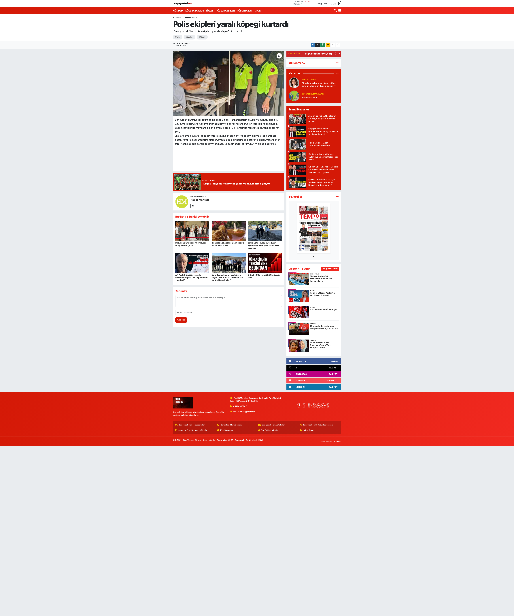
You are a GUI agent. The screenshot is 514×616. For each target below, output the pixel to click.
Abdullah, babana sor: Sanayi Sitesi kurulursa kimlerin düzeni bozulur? (319, 84)
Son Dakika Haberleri (270, 430)
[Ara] (335, 11)
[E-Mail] (192, 206)
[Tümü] (337, 63)
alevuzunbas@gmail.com (244, 412)
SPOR (257, 11)
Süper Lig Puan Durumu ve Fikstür (192, 430)
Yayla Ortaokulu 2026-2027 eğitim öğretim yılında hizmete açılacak (263, 245)
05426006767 (240, 406)
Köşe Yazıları (188, 440)
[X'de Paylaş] (317, 45)
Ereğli (248, 440)
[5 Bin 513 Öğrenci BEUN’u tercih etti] (265, 263)
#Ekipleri (189, 37)
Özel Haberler (209, 440)
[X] (304, 405)
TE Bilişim (337, 441)
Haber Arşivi (308, 430)
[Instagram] (313, 405)
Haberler (177, 18)
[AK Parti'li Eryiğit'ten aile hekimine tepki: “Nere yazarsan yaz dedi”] (192, 263)
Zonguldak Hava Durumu (231, 425)
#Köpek (202, 37)
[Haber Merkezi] (181, 202)
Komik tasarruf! (309, 97)
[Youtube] (323, 405)
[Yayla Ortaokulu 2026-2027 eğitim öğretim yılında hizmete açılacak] (265, 231)
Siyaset (198, 440)
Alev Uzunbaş (309, 80)
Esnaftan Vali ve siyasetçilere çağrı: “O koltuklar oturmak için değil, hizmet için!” (227, 277)
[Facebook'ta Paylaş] (313, 45)
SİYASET (210, 11)
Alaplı (254, 440)
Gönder (181, 320)
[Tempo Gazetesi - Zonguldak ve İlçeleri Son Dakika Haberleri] (183, 4)
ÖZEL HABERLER (226, 11)
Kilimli (260, 440)
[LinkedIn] (318, 405)
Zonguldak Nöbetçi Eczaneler (192, 425)
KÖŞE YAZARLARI (194, 11)
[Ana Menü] (339, 11)
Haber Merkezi (199, 200)
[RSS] (328, 405)
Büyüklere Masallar (313, 94)
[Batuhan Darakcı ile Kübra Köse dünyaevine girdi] (192, 231)
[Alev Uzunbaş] (294, 83)
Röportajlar (222, 440)
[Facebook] (299, 405)
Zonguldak (191, 18)
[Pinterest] (309, 405)
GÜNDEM (178, 11)
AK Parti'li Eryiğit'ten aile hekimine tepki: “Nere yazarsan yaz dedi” (191, 277)
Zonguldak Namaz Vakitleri (273, 425)
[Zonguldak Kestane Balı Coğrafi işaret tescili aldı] (229, 231)
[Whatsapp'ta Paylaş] (322, 45)
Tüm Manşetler (226, 430)
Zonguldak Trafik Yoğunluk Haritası (318, 425)
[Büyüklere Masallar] (294, 96)
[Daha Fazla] (328, 45)
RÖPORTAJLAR (244, 11)
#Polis (177, 37)
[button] (335, 54)
